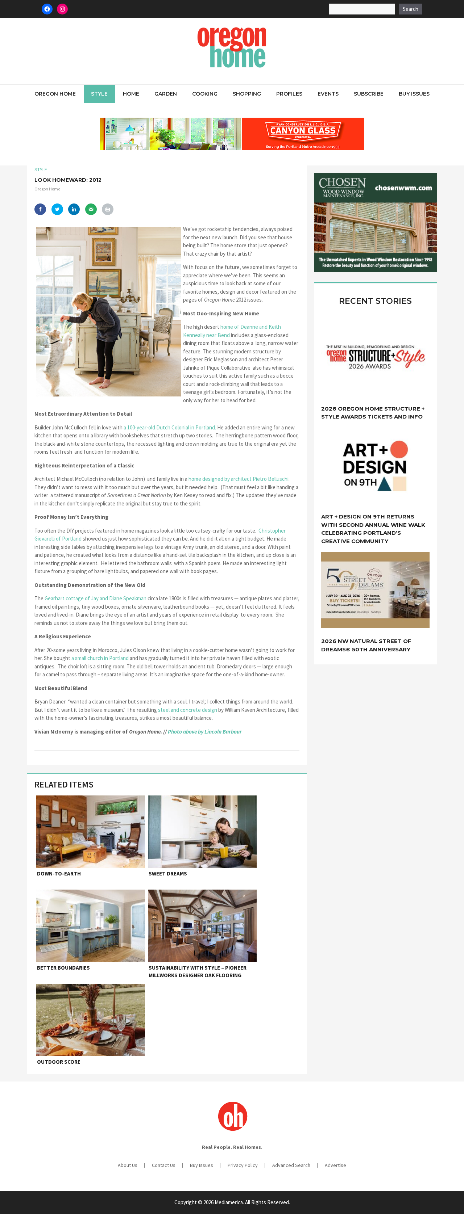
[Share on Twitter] (57, 209)
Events (328, 94)
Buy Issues (414, 94)
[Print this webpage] (107, 209)
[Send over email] (91, 209)
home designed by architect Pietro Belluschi (238, 478)
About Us (127, 1165)
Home (131, 94)
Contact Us (163, 1165)
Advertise (335, 1165)
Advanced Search (291, 1165)
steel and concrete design (188, 709)
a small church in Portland (100, 658)
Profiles (289, 94)
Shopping (247, 94)
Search (410, 8)
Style (99, 94)
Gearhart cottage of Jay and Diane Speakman (96, 598)
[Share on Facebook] (40, 209)
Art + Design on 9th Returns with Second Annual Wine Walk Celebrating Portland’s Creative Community (373, 529)
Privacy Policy (243, 1165)
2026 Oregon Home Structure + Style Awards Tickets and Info (372, 412)
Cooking (205, 94)
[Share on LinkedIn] (74, 209)
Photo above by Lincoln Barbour (205, 731)
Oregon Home (55, 94)
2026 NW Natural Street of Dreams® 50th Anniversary (366, 645)
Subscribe (369, 94)
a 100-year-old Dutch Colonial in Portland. (170, 427)
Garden (165, 94)
